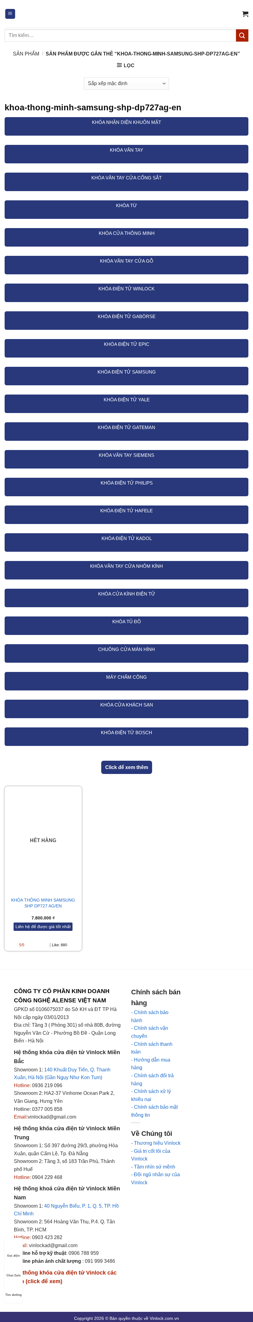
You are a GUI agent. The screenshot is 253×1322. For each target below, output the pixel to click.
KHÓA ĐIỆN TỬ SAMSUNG (126, 371)
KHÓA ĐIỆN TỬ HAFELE (126, 510)
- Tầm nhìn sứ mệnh (153, 1166)
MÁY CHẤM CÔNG (126, 677)
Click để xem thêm (126, 767)
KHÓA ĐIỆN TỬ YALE (127, 399)
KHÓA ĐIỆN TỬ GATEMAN (126, 427)
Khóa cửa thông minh (127, 233)
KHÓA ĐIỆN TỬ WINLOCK (126, 288)
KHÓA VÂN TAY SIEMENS (126, 455)
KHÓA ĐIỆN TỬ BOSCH (126, 732)
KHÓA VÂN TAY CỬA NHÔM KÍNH (126, 566)
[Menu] (10, 14)
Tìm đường (13, 1294)
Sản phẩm (26, 53)
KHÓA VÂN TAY (126, 150)
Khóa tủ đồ (126, 621)
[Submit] (242, 35)
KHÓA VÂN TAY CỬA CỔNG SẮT (126, 177)
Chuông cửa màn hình (126, 649)
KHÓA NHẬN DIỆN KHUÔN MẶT (126, 122)
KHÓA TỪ (126, 205)
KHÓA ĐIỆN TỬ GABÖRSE (127, 316)
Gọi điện (13, 1255)
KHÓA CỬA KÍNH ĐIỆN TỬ (126, 593)
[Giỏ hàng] (245, 14)
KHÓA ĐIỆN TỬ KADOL (127, 538)
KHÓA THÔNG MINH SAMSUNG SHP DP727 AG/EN (43, 903)
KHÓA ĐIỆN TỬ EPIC (126, 344)
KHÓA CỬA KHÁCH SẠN (126, 704)
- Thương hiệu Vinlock (155, 1143)
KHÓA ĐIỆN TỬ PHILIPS (127, 482)
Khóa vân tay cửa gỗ (126, 261)
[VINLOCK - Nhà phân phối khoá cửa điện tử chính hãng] (126, 14)
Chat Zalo (13, 1275)
